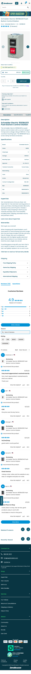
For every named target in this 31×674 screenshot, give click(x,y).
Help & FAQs (5, 611)
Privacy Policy (16, 661)
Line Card (4, 633)
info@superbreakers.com (11, 558)
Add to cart (23, 81)
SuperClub (4, 577)
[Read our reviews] (15, 654)
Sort (16, 350)
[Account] (21, 3)
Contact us (7, 562)
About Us (4, 626)
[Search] (28, 7)
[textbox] (15, 332)
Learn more (7, 109)
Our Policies (4, 600)
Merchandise (5, 588)
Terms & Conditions (4, 661)
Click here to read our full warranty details (15, 252)
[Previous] (3, 46)
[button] (9, 26)
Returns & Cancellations (8, 603)
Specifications (18, 115)
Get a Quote (5, 581)
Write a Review (18, 325)
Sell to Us (4, 584)
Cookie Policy (25, 661)
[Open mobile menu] (29, 3)
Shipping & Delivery (7, 607)
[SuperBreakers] (7, 3)
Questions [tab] (16, 284)
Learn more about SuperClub (10, 219)
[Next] (27, 46)
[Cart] (25, 3)
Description (7, 115)
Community (4, 622)
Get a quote (7, 99)
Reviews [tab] (5, 284)
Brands (3, 630)
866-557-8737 (8, 554)
